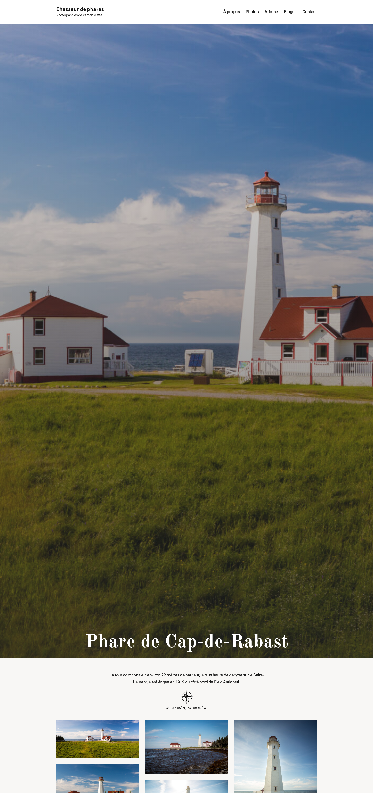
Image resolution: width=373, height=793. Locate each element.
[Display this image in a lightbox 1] (97, 739)
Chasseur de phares (80, 9)
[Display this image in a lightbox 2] (186, 747)
